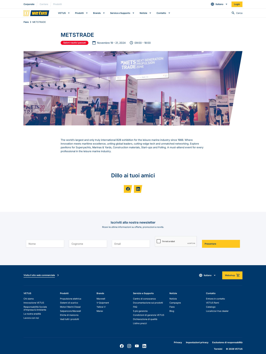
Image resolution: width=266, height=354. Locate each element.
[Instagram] (129, 346)
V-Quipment (103, 302)
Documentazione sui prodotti (148, 302)
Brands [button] (97, 13)
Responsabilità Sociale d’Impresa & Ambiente (35, 308)
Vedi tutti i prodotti (69, 319)
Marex (100, 311)
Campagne (175, 302)
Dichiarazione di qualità (145, 319)
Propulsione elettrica (70, 298)
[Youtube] (137, 346)
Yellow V (101, 307)
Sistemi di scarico (69, 302)
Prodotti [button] (79, 13)
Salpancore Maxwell (70, 311)
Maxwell (101, 298)
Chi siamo (29, 298)
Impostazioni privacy (197, 342)
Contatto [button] (161, 13)
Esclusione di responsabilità (227, 342)
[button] (219, 4)
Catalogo (211, 307)
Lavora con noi (31, 318)
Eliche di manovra (69, 315)
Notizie (173, 298)
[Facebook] (122, 346)
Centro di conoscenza (144, 298)
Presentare (210, 244)
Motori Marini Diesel (70, 307)
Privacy (178, 342)
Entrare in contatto (215, 298)
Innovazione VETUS (34, 302)
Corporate (29, 4)
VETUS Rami (212, 302)
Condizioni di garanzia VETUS (148, 315)
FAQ (135, 307)
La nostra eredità (32, 313)
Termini (218, 349)
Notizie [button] (143, 13)
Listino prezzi (140, 323)
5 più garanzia (140, 311)
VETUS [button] (62, 13)
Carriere (44, 4)
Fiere (26, 22)
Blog (171, 311)
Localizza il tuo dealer (217, 311)
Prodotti (57, 4)
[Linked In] (144, 346)
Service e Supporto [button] (120, 13)
